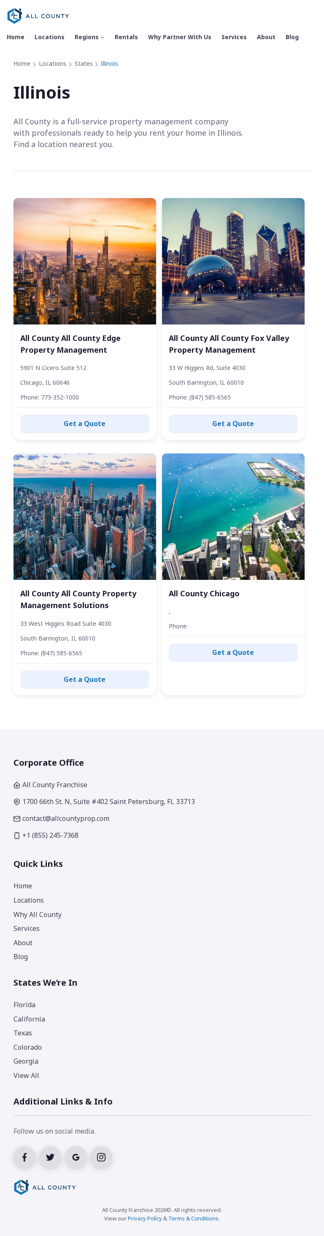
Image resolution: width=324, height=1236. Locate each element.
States (84, 63)
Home (22, 63)
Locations (52, 63)
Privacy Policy (145, 1218)
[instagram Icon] (102, 1156)
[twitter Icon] (52, 1156)
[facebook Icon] (26, 1156)
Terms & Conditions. (194, 1218)
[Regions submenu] (102, 37)
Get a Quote (84, 423)
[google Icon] (78, 1156)
